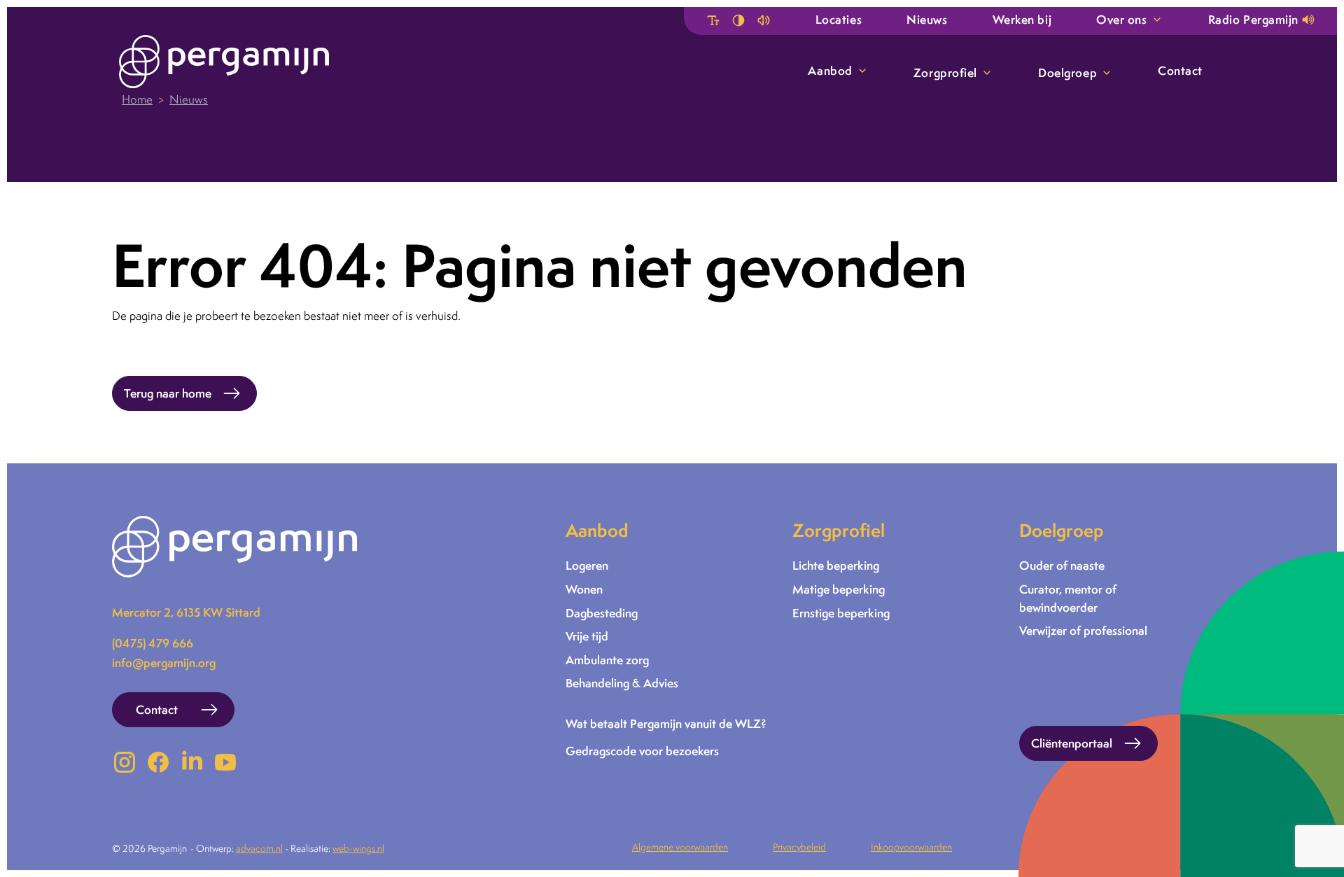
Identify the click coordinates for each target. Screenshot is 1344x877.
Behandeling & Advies (622, 683)
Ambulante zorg (607, 660)
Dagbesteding (602, 613)
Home (137, 99)
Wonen (584, 589)
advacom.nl (259, 848)
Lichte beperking (835, 565)
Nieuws (188, 99)
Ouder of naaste (1062, 565)
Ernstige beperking (841, 613)
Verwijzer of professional (1083, 630)
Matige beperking (838, 589)
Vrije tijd (587, 636)
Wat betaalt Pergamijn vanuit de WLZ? (666, 723)
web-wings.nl (358, 848)
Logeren (587, 565)
